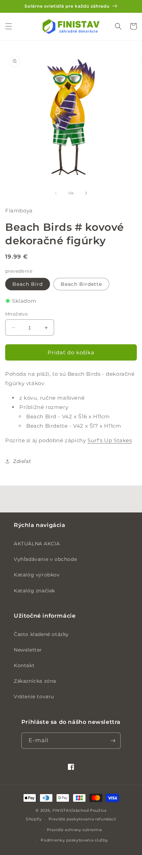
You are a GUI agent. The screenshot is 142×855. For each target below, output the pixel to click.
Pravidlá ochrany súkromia (74, 829)
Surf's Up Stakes (110, 440)
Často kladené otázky (41, 634)
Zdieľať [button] (22, 461)
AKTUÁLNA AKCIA (37, 543)
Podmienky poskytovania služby (74, 840)
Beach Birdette (81, 284)
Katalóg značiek (34, 591)
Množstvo (16, 314)
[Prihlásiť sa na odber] (112, 741)
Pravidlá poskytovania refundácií (82, 819)
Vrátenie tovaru (34, 696)
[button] (8, 26)
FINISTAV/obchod (70, 810)
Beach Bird (27, 284)
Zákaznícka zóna (35, 681)
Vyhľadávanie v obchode (45, 559)
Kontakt (24, 665)
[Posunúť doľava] (55, 193)
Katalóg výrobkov (37, 575)
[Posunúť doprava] (86, 193)
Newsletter (28, 650)
